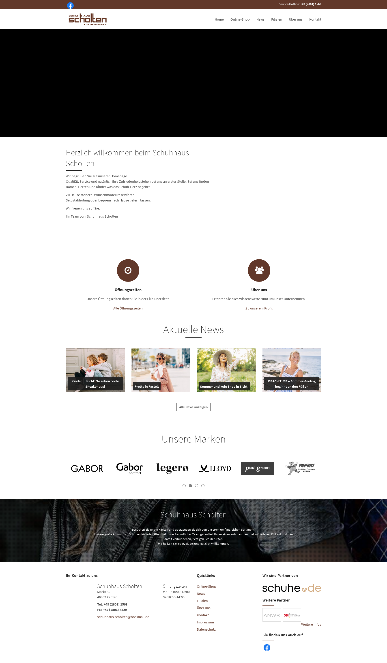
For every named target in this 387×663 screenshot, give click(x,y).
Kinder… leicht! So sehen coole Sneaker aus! (95, 384)
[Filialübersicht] (128, 270)
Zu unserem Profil (259, 308)
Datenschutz (206, 629)
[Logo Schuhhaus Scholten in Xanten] (88, 19)
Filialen (276, 19)
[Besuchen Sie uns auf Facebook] (69, 5)
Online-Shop (240, 19)
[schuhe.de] (291, 588)
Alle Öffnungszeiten (128, 308)
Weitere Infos (311, 624)
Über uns (296, 19)
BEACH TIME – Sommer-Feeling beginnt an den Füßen (291, 384)
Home (219, 19)
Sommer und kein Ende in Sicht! (224, 387)
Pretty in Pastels (147, 387)
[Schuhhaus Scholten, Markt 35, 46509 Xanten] (128, 602)
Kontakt (315, 19)
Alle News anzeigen (193, 407)
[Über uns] (259, 270)
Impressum (205, 622)
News (260, 19)
